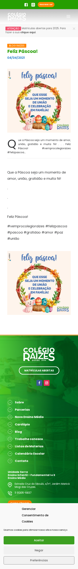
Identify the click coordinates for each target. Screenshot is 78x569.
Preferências (39, 560)
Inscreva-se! (46, 4)
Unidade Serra (18, 472)
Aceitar (39, 540)
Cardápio (22, 424)
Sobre (19, 402)
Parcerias (22, 410)
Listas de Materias (29, 446)
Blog (18, 432)
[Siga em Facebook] (39, 383)
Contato (21, 461)
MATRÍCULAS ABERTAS (39, 370)
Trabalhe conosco (29, 439)
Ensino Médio (17, 478)
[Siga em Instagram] (47, 383)
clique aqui (28, 32)
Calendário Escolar (30, 454)
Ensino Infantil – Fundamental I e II (31, 475)
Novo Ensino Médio (29, 417)
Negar (39, 550)
